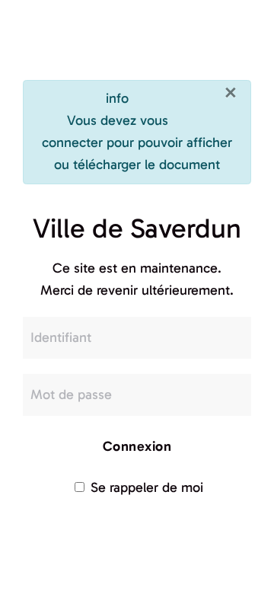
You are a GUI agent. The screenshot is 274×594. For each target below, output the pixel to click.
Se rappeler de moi (145, 487)
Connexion (137, 446)
